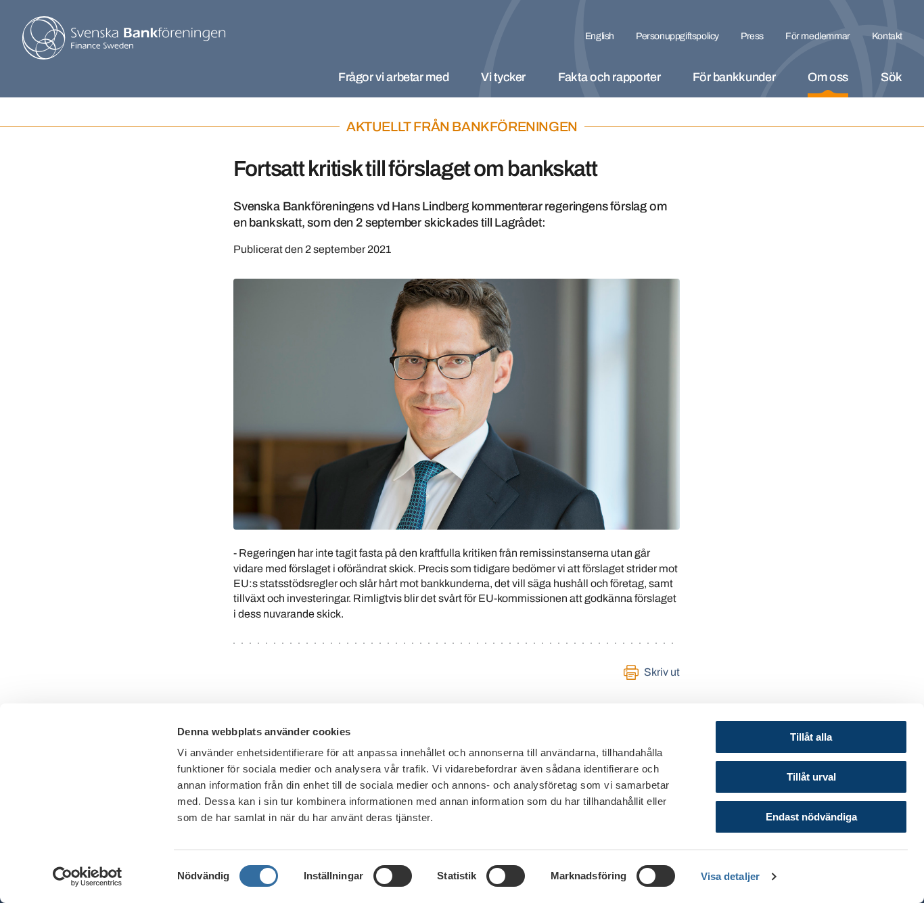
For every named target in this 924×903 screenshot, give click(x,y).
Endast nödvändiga (811, 817)
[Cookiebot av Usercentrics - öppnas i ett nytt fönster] (87, 876)
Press (752, 36)
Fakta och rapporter (609, 77)
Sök (891, 77)
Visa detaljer (730, 876)
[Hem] (124, 38)
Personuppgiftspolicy (677, 36)
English (599, 36)
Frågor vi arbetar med (393, 77)
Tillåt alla (811, 737)
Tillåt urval (811, 777)
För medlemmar (817, 36)
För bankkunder (734, 77)
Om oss (828, 77)
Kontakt (887, 36)
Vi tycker (503, 77)
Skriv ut (662, 672)
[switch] (392, 876)
